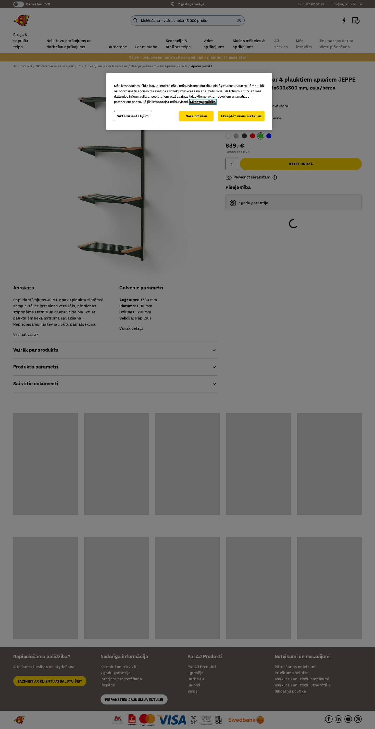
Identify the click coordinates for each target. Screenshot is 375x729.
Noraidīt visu (196, 116)
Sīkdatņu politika (203, 102)
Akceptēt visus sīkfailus (241, 116)
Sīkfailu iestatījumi (133, 116)
